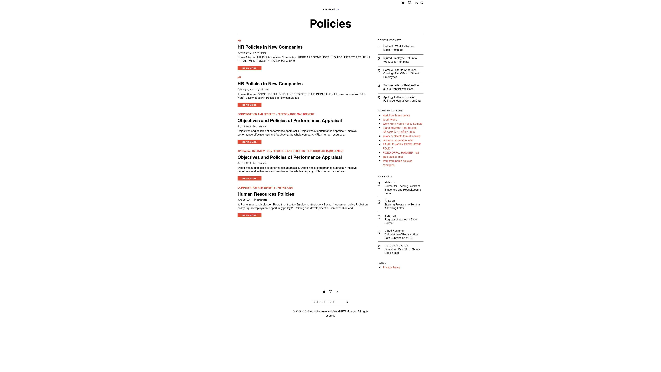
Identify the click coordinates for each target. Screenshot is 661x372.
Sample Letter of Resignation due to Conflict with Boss (401, 87)
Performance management (295, 114)
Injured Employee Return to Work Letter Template (400, 60)
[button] (347, 302)
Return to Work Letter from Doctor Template (399, 48)
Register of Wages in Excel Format (401, 221)
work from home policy (396, 115)
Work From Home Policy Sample (402, 124)
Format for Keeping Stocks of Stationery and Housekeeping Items (403, 189)
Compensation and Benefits (256, 114)
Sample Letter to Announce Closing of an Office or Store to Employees (402, 73)
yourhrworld (390, 119)
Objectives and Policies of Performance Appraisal (290, 120)
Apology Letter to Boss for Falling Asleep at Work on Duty (402, 99)
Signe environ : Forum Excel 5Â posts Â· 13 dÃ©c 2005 (400, 130)
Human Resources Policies (266, 194)
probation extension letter (398, 140)
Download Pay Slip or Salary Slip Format (402, 251)
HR (239, 40)
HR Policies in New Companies (270, 46)
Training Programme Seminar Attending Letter (403, 206)
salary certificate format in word (401, 136)
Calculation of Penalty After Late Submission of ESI (401, 236)
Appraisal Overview (251, 151)
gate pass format (393, 157)
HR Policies (285, 187)
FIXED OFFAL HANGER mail (401, 152)
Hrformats (261, 52)
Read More (249, 68)
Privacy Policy (391, 267)
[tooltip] (403, 3)
